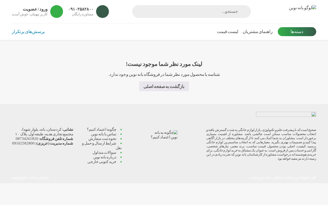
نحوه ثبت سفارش (102, 138)
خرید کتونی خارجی (101, 161)
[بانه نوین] (286, 11)
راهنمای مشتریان (258, 31)
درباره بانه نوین (104, 157)
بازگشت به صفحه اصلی (164, 86)
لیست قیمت (227, 31)
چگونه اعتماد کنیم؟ (101, 129)
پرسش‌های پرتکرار (28, 31)
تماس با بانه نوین (103, 134)
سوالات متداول (104, 152)
